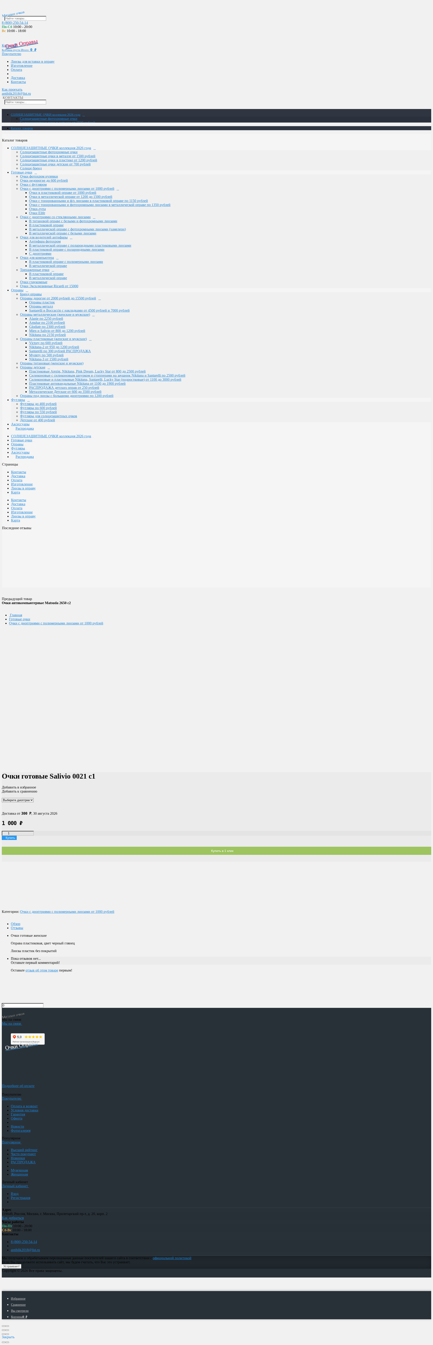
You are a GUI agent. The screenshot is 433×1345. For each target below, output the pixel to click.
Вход (14, 1194)
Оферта (16, 1118)
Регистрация (20, 1198)
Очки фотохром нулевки (39, 176)
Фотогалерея (20, 1130)
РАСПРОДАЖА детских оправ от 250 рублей (64, 388)
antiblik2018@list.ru (16, 93)
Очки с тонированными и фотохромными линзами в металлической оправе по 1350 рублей (99, 205)
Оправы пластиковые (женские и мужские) (53, 339)
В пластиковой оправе (46, 225)
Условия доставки (24, 1110)
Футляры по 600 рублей (38, 408)
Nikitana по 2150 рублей (47, 335)
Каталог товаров (22, 128)
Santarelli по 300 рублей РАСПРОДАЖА (60, 351)
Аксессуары (20, 424)
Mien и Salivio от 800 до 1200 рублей (57, 331)
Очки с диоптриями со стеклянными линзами (55, 217)
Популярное (11, 1142)
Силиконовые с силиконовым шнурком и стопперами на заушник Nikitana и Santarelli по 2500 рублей (107, 375)
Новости (17, 1126)
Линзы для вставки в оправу (33, 61)
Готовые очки (21, 172)
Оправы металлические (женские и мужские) (55, 314)
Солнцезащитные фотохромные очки (48, 119)
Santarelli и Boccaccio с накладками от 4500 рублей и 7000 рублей (79, 310)
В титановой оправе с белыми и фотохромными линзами (73, 221)
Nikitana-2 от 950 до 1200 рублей (54, 347)
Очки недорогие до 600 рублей (44, 180)
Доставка (18, 78)
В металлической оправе (48, 266)
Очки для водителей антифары (44, 237)
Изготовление (21, 65)
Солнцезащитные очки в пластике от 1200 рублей (58, 160)
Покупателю (11, 54)
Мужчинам (19, 1170)
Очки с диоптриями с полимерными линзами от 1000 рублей (67, 188)
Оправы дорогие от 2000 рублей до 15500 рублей (58, 298)
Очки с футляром (33, 184)
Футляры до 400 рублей (38, 404)
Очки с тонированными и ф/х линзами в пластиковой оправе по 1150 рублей (88, 201)
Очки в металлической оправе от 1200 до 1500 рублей (70, 197)
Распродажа (25, 428)
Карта (15, 492)
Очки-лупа (37, 209)
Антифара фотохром (45, 241)
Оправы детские (32, 367)
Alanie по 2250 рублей (46, 318)
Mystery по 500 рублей (46, 355)
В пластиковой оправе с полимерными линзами (66, 262)
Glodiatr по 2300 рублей (47, 327)
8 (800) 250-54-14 (15, 23)
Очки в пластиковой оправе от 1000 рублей (62, 193)
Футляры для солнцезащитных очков (48, 416)
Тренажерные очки (34, 270)
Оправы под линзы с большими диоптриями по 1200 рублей (66, 396)
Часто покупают (23, 1154)
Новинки (18, 1158)
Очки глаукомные (33, 282)
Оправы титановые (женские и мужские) (51, 363)
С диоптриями (40, 253)
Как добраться (13, 1218)
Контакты (18, 82)
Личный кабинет (15, 1186)
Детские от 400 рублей (37, 420)
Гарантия (18, 1114)
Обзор (15, 924)
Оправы (17, 290)
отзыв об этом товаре (41, 970)
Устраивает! (11, 1266)
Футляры (18, 400)
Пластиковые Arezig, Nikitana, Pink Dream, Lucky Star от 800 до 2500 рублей (87, 371)
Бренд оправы (31, 294)
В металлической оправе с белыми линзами (62, 233)
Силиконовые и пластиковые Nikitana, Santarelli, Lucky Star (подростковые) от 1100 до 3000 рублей (105, 379)
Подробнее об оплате (18, 1086)
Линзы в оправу (23, 488)
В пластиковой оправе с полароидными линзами (66, 249)
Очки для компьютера (37, 258)
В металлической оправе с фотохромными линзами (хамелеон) (77, 229)
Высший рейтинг (24, 1150)
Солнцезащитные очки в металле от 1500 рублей (57, 156)
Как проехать (12, 89)
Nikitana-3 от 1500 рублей (48, 359)
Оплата (16, 70)
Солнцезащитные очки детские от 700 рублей (55, 164)
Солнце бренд (31, 168)
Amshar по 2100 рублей (47, 323)
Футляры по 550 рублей (38, 412)
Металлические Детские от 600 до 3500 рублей (65, 392)
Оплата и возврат (24, 1106)
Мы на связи (12, 1023)
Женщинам (19, 1174)
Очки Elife (37, 213)
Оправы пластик (42, 302)
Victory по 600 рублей (45, 343)
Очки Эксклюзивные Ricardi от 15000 (49, 286)
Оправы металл (41, 306)
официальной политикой (172, 1258)
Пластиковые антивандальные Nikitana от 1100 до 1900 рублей (77, 383)
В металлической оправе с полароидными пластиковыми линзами (80, 245)
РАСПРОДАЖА (23, 1162)
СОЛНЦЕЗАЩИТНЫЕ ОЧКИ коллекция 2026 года (45, 114)
